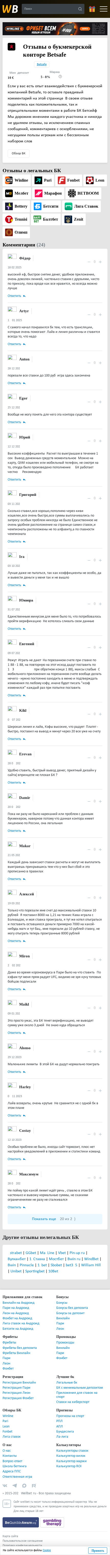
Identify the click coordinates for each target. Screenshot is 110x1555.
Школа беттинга (15, 1466)
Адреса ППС (12, 1471)
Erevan (24, 754)
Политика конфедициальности (22, 1545)
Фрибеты (9, 1343)
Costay (24, 1130)
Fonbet (8, 1432)
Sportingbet (35, 1271)
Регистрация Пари (16, 1388)
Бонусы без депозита (72, 1308)
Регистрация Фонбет (18, 1398)
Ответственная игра (17, 1477)
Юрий (24, 437)
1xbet (43, 1265)
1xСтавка (37, 1259)
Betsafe (42, 64)
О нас (7, 1451)
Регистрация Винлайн (19, 1383)
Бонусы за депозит (70, 1313)
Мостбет (57, 1259)
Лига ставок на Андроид (21, 1323)
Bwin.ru (74, 1259)
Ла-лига (62, 1437)
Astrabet (15, 1253)
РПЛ (59, 1421)
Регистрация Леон (16, 1393)
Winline (8, 1416)
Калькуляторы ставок (72, 1451)
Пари (60, 1323)
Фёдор (24, 258)
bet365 (72, 1265)
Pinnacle (27, 1265)
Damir (24, 797)
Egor (22, 398)
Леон (60, 1329)
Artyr (23, 311)
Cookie (47, 1550)
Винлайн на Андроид (19, 1303)
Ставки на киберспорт (72, 1402)
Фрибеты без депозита (20, 1348)
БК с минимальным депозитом (79, 1388)
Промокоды (65, 1343)
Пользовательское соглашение (23, 1541)
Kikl (22, 710)
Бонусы (61, 1303)
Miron (24, 956)
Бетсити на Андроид (18, 1329)
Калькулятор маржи (71, 1461)
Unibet (16, 1271)
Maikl (23, 1004)
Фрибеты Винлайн (16, 1353)
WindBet (92, 1259)
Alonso (24, 1048)
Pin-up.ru (78, 1253)
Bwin (12, 1265)
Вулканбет (17, 1259)
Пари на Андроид (16, 1308)
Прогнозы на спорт (70, 1416)
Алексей (26, 894)
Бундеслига (65, 1432)
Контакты (10, 1456)
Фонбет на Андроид (17, 1318)
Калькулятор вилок (70, 1456)
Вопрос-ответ (12, 1461)
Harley (24, 1087)
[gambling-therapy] (52, 1522)
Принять (98, 1550)
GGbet (31, 1253)
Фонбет (8, 1369)
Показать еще (53, 1219)
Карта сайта (10, 1536)
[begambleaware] (21, 1522)
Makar (24, 846)
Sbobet (57, 1265)
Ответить (14, 296)
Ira (21, 556)
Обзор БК (18, 153)
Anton (24, 359)
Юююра (25, 600)
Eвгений (25, 644)
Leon (6, 1426)
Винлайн (63, 1318)
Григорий (26, 494)
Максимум (28, 1174)
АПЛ (59, 1426)
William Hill (91, 1265)
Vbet (62, 1253)
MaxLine (47, 1253)
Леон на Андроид (16, 1313)
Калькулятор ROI (69, 1466)
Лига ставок (12, 1437)
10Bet (53, 1271)
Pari (5, 1421)
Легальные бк (66, 1383)
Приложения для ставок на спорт (76, 1395)
